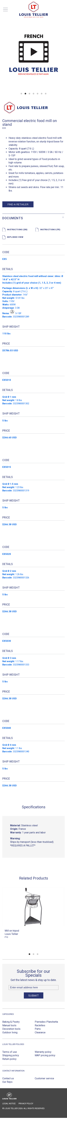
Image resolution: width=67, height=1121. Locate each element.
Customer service (44, 1078)
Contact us (8, 1078)
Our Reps (7, 1081)
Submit (33, 995)
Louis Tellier (11, 933)
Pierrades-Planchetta (46, 1021)
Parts (38, 1028)
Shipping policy (10, 1055)
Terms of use (9, 1051)
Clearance (40, 1032)
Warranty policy (43, 1051)
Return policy (9, 1058)
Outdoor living (9, 1032)
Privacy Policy (26, 1103)
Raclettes (40, 1025)
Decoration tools (11, 1028)
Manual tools (9, 1025)
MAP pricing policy (45, 1055)
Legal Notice (9, 1103)
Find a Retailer (17, 204)
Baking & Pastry (11, 1021)
